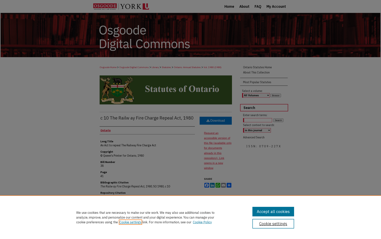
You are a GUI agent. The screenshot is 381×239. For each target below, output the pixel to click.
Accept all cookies (273, 211)
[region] (190, 217)
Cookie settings (130, 222)
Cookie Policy (202, 222)
